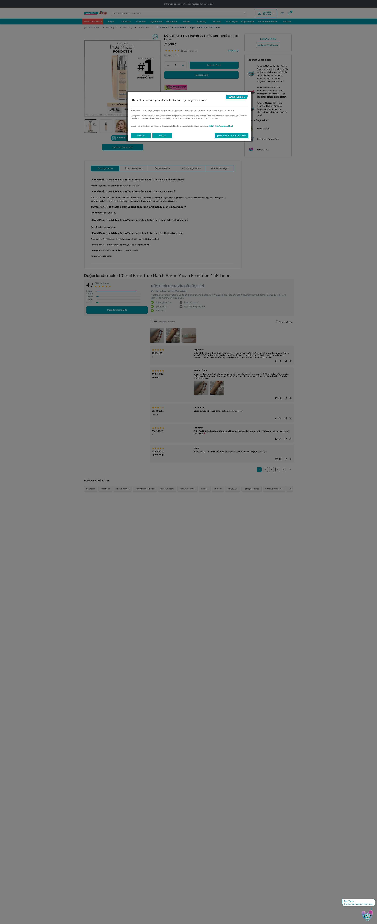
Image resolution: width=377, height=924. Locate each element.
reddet (162, 136)
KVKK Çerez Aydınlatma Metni (221, 126)
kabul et (141, 136)
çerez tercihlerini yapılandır (231, 136)
